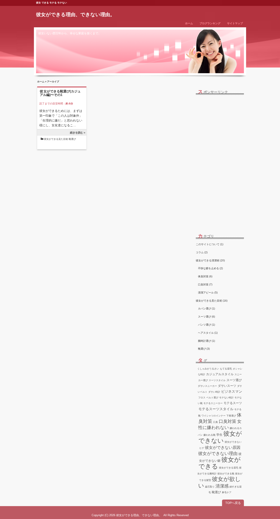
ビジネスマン (231, 391)
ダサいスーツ (227, 385)
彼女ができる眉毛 (228, 467)
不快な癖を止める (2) (210, 268)
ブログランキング (210, 23)
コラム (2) (202, 252)
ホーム (189, 23)
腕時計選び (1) (206, 340)
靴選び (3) (204, 348)
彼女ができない (220, 437)
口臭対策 (227, 421)
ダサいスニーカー (207, 386)
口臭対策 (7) (205, 284)
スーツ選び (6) (206, 316)
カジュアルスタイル (220, 374)
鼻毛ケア (226, 492)
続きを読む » (77, 132)
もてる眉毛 (226, 368)
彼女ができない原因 (222, 447)
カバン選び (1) (206, 308)
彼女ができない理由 (218, 453)
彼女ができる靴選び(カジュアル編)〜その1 (60, 93)
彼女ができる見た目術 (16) (212, 300)
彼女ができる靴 (225, 473)
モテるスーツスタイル (215, 409)
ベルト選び (212, 397)
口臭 (215, 422)
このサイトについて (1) (209, 244)
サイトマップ (235, 23)
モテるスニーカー (213, 403)
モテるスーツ (233, 403)
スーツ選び (234, 380)
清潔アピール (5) (208, 292)
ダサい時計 (214, 392)
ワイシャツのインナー (213, 415)
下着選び (231, 415)
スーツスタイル (217, 380)
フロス (201, 397)
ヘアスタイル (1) (208, 332)
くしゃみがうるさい (208, 368)
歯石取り (210, 486)
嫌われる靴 (209, 435)
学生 (219, 434)
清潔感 (222, 486)
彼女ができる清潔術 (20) (210, 260)
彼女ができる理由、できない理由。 (75, 14)
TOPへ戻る (233, 503)
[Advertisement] (220, 160)
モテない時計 (226, 397)
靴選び (72, 139)
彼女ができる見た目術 (56, 139)
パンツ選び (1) (206, 324)
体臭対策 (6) (205, 276)
